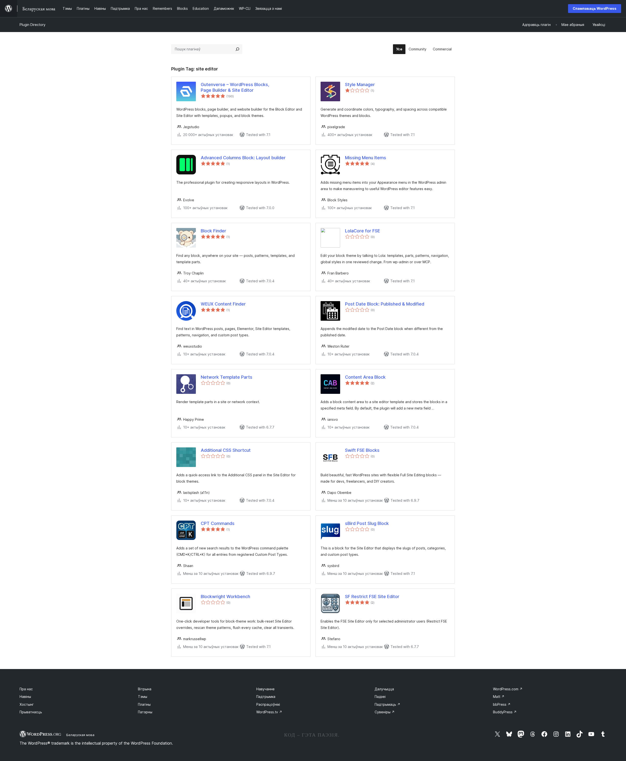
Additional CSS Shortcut (226, 450)
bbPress (502, 704)
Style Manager (360, 84)
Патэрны (145, 712)
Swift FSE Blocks (362, 450)
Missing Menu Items (365, 157)
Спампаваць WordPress (594, 8)
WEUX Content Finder (223, 304)
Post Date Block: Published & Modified (384, 304)
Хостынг (27, 704)
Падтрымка (265, 696)
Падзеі (380, 696)
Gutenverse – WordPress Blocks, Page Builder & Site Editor (235, 87)
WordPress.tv (269, 712)
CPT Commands (218, 523)
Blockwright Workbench (225, 596)
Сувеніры (385, 712)
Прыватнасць (31, 712)
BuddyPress (505, 712)
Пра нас (26, 689)
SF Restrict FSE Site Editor (372, 596)
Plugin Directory (32, 25)
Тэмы (142, 696)
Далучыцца (384, 689)
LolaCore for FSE (362, 230)
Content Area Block (365, 377)
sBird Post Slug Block (367, 523)
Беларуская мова (80, 735)
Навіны (25, 696)
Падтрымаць (387, 704)
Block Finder (213, 230)
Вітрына (144, 689)
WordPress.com (508, 689)
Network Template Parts (226, 377)
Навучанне (265, 689)
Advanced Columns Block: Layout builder (243, 157)
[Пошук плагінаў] (237, 49)
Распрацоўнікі (268, 704)
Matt (498, 696)
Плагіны (144, 704)
